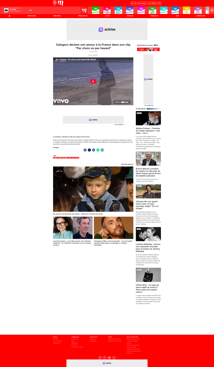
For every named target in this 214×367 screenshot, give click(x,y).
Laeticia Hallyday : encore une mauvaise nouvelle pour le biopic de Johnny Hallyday (148, 247)
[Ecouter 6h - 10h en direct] (148, 49)
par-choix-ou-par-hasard (72, 157)
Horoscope (201, 16)
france (58, 157)
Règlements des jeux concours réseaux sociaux (133, 341)
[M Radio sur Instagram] (114, 357)
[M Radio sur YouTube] (109, 357)
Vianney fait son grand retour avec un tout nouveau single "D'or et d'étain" (147, 205)
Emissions (57, 16)
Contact (55, 339)
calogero (63, 157)
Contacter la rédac (77, 347)
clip (54, 157)
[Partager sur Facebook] (85, 151)
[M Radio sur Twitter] (104, 357)
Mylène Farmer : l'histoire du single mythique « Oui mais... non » (148, 130)
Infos (73, 341)
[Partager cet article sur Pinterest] (93, 151)
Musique (130, 16)
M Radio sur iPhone (114, 339)
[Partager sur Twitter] (89, 151)
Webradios (32, 16)
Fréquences (83, 16)
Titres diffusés (57, 341)
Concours (74, 345)
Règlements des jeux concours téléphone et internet (134, 351)
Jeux (177, 16)
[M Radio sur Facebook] (100, 357)
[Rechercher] (159, 3)
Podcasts (154, 16)
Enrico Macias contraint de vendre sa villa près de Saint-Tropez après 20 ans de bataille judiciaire (148, 172)
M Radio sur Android (114, 341)
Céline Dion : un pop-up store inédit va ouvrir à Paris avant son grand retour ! (147, 288)
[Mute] (30, 10)
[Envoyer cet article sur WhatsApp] (97, 151)
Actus (107, 16)
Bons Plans (74, 339)
